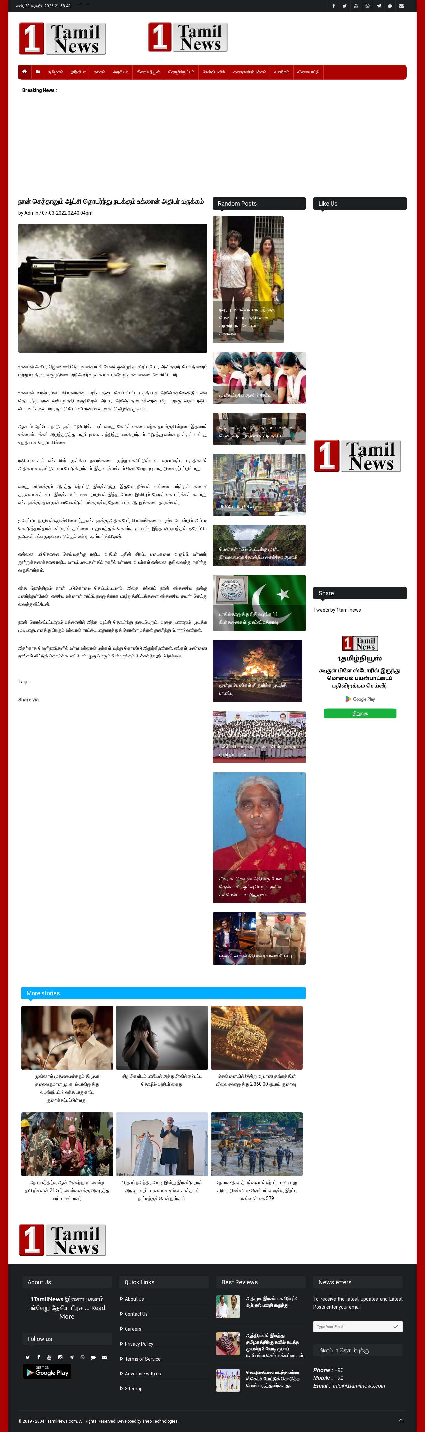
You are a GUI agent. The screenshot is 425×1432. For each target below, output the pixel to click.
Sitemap (133, 1388)
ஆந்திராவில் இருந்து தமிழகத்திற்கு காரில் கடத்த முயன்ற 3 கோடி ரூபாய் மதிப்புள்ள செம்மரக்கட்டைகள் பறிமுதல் (274, 1349)
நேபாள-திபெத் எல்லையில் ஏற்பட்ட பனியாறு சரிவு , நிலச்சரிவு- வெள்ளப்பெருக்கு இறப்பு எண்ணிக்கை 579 (257, 1190)
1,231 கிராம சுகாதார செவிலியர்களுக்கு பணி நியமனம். (257, 750)
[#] (360, 455)
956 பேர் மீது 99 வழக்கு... (243, 506)
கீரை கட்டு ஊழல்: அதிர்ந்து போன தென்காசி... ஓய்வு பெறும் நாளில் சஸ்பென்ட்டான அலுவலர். (251, 886)
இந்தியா (78, 71)
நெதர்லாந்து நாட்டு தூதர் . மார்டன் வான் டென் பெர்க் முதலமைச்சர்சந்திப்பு (256, 431)
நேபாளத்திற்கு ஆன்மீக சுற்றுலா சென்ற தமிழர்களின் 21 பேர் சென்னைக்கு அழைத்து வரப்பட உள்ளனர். (67, 1190)
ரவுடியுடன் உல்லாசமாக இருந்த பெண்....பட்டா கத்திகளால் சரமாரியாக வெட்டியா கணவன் (247, 321)
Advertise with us (142, 1373)
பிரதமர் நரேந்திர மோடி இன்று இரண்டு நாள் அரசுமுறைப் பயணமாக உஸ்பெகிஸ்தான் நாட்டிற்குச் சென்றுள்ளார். (162, 1190)
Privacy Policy (138, 1344)
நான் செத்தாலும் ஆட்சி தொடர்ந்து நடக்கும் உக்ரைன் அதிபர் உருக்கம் (111, 201)
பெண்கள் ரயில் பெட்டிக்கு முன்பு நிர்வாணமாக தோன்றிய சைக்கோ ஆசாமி (258, 553)
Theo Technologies (160, 1421)
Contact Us (136, 1314)
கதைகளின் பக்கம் (249, 71)
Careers (132, 1329)
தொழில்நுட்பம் (181, 71)
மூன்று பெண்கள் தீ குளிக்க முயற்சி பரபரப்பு (253, 689)
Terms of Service (142, 1359)
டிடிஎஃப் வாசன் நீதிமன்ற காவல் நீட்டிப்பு (255, 955)
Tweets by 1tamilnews (337, 610)
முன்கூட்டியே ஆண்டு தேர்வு (245, 395)
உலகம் (99, 71)
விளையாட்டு (308, 71)
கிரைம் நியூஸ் (148, 71)
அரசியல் (120, 71)
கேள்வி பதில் (214, 71)
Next (417, 684)
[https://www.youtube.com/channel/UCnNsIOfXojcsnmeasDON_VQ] (273, 37)
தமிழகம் (55, 71)
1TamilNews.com (61, 1421)
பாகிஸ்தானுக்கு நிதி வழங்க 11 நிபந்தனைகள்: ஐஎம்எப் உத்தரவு (248, 618)
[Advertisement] (212, 145)
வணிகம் (281, 71)
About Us (134, 1299)
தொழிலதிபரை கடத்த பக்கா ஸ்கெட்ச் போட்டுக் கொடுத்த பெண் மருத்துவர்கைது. (273, 1379)
